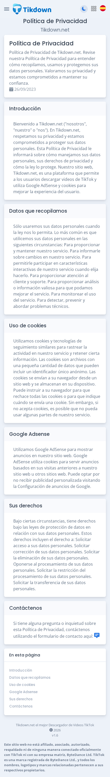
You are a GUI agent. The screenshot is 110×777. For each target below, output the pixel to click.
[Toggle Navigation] (7, 9)
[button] (94, 8)
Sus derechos (20, 699)
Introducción (20, 670)
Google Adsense (23, 692)
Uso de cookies (22, 684)
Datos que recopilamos (29, 677)
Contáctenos (20, 706)
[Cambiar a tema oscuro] (84, 9)
